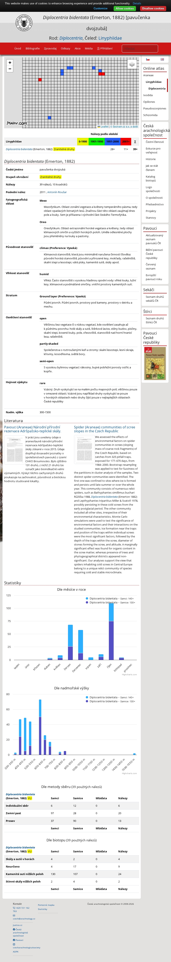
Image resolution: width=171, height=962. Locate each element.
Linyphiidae (110, 38)
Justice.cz (17, 925)
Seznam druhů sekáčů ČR (155, 299)
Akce (77, 48)
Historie (151, 159)
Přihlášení (106, 48)
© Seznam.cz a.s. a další (124, 126)
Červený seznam (151, 266)
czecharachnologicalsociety (26, 947)
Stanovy (151, 217)
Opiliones (149, 102)
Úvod (17, 48)
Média (89, 48)
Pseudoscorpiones (154, 108)
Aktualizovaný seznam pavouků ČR (154, 239)
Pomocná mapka (46, 904)
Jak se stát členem (152, 168)
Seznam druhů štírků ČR (155, 320)
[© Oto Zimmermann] (14, 449)
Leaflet (104, 126)
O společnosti (154, 198)
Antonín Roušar (57, 192)
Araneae (148, 75)
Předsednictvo (155, 204)
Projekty (151, 211)
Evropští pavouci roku (154, 277)
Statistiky (42, 909)
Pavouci (19, 940)
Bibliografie (33, 48)
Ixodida (148, 95)
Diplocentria (157, 88)
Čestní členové (155, 142)
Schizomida (150, 115)
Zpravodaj (50, 48)
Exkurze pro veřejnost (153, 150)
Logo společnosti (153, 189)
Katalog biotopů (151, 178)
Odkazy (65, 48)
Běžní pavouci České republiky (154, 254)
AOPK (15, 951)
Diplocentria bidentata (104, 497)
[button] (40, 79)
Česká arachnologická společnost (20, 932)
